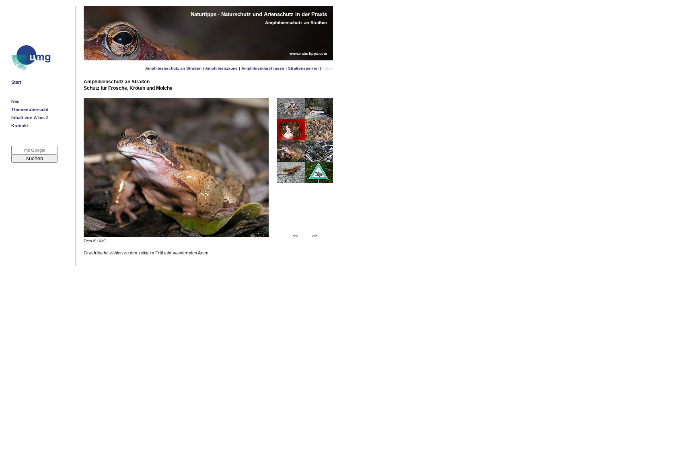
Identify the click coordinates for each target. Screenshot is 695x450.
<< (295, 235)
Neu (15, 101)
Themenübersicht (30, 109)
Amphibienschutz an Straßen (173, 68)
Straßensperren (303, 68)
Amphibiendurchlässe (262, 68)
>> (314, 235)
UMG (102, 241)
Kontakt (19, 125)
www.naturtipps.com (308, 54)
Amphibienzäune (221, 68)
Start (16, 82)
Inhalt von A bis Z (30, 117)
